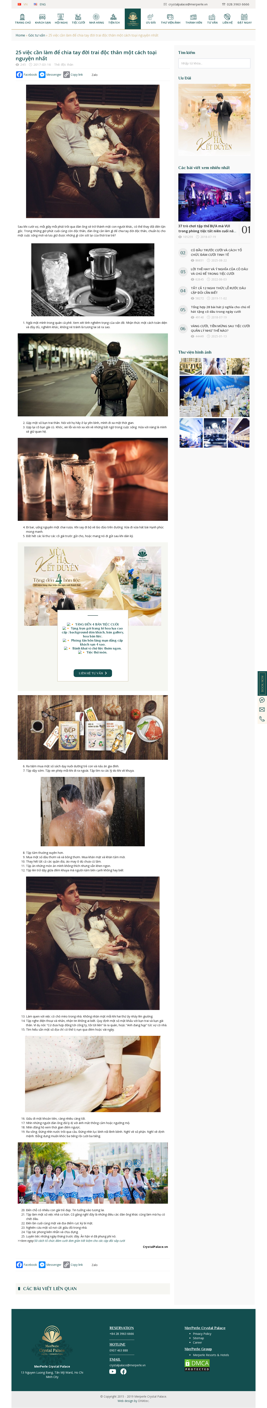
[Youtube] (113, 1371)
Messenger (53, 75)
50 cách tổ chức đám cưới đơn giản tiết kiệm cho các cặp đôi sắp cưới (79, 1241)
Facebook (30, 75)
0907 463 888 (119, 1350)
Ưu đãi (151, 22)
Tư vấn (212, 22)
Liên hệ (228, 22)
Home (20, 35)
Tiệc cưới (78, 22)
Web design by (133, 1401)
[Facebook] (123, 1371)
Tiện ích (114, 22)
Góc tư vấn (36, 35)
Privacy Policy (202, 1334)
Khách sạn (43, 22)
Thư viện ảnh (170, 22)
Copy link (77, 75)
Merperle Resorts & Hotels (211, 1355)
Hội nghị (61, 22)
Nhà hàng (96, 22)
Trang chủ (23, 22)
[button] (93, 673)
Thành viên (193, 22)
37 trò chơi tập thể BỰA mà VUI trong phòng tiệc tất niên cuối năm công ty (207, 231)
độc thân (67, 64)
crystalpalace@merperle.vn (128, 1365)
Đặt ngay (245, 22)
